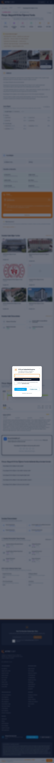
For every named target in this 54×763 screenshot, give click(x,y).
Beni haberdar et (27, 379)
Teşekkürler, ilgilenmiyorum (27, 393)
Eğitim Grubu (34, 389)
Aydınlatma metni (25, 383)
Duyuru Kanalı (21, 389)
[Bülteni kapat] (39, 368)
